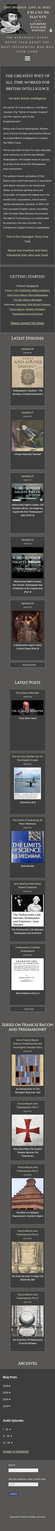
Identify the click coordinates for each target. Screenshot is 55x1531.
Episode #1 (33, 286)
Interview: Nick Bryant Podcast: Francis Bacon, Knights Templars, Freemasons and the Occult (30, 309)
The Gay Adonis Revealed (27, 300)
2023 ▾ (6, 1406)
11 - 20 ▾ (7, 1436)
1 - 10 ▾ (7, 1429)
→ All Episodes (27, 665)
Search (12, 1465)
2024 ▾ (6, 1399)
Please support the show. (27, 323)
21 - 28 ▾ (7, 1443)
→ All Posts (27, 1009)
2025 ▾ (6, 1393)
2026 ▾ (6, 1386)
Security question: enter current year (27, 1479)
